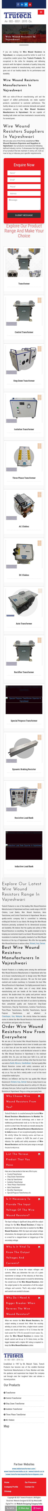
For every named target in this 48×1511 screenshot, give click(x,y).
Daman (42, 943)
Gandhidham (26, 1063)
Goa (13, 1016)
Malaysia (19, 1016)
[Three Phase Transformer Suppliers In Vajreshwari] (24, 457)
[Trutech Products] (18, 17)
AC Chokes (9, 1420)
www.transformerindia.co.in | (16, 1471)
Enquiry (38, 1508)
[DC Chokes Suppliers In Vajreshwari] (24, 554)
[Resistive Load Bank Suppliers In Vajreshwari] (24, 797)
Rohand (32, 943)
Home (6, 1482)
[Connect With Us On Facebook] (18, 4)
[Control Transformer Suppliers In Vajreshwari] (24, 311)
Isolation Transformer (13, 1409)
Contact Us (29, 1487)
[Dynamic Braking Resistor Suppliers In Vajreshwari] (24, 748)
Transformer (10, 1393)
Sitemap (7, 1491)
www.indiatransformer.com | (24, 1469)
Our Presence (30, 1482)
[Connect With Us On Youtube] (30, 4)
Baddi (12, 1063)
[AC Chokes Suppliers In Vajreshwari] (24, 505)
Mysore (18, 1063)
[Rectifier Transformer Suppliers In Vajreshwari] (24, 651)
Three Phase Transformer (15, 1414)
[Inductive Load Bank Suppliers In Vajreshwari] (24, 845)
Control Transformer (13, 1398)
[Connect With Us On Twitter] (26, 4)
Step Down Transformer (14, 1403)
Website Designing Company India (29, 1504)
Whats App (24, 1508)
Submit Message (24, 215)
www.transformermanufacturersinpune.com (24, 1474)
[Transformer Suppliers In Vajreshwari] (24, 263)
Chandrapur (6, 1016)
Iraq (37, 943)
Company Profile (11, 1487)
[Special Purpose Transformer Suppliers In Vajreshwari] (24, 700)
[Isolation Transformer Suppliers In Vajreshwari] (24, 408)
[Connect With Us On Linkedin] (22, 4)
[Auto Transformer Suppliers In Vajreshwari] (24, 603)
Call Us (11, 1508)
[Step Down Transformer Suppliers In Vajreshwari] (24, 360)
